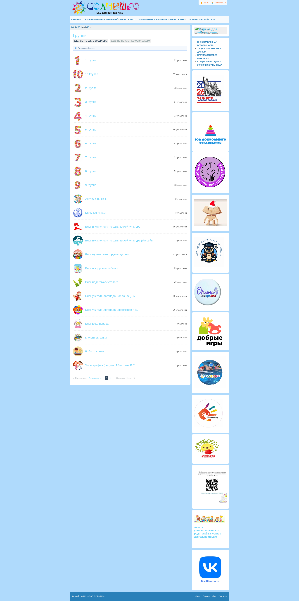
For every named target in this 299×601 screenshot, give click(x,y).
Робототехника (94, 351)
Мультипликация (96, 337)
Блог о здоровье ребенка (101, 268)
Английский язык (96, 198)
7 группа (90, 157)
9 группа (90, 185)
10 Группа (91, 74)
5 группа (90, 129)
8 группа (90, 171)
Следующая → (95, 378)
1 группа (90, 60)
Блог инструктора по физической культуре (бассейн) (119, 240)
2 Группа (91, 88)
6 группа (90, 143)
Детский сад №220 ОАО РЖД (85, 596)
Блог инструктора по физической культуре (112, 226)
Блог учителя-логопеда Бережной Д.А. (110, 296)
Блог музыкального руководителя (107, 254)
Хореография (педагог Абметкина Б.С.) (111, 365)
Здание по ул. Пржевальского (130, 40)
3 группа (90, 101)
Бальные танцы (95, 212)
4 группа (90, 115)
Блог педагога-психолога (101, 282)
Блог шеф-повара (97, 323)
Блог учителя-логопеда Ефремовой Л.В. (111, 309)
